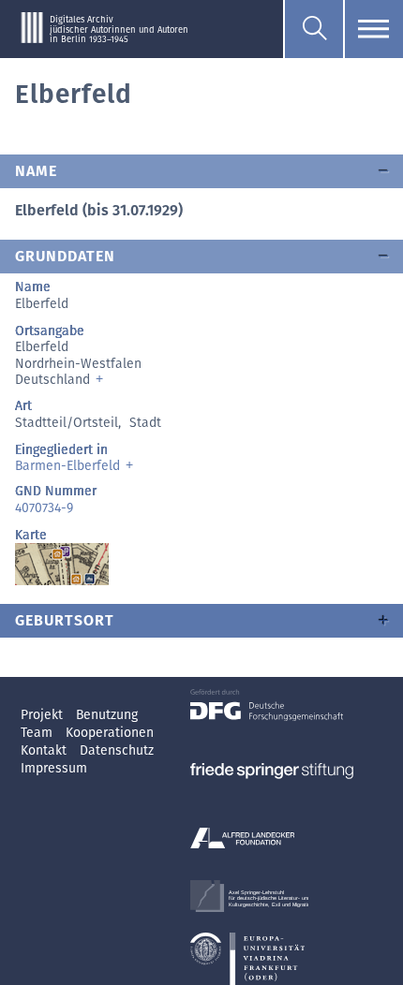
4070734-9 (44, 508)
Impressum (54, 768)
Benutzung (107, 715)
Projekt (44, 715)
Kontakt (45, 750)
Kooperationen (110, 733)
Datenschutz (117, 750)
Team (38, 733)
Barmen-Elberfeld (67, 466)
